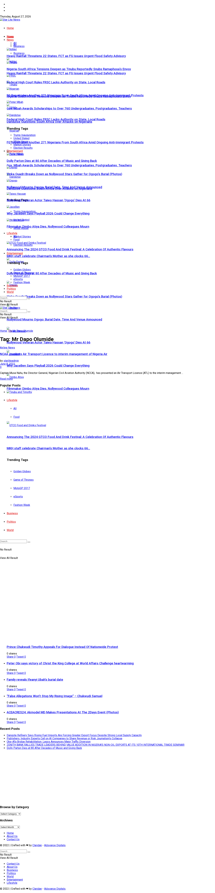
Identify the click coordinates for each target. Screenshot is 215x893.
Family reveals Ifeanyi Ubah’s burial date (35, 679)
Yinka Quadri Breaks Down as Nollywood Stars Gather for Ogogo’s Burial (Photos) (64, 296)
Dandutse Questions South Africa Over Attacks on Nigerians (49, 122)
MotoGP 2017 (21, 276)
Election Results (23, 245)
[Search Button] (29, 298)
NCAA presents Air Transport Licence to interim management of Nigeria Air (53, 354)
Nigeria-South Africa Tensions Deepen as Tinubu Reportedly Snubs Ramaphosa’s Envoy (69, 69)
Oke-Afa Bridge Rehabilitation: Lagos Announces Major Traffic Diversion (49, 741)
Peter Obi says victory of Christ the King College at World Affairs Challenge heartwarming (70, 663)
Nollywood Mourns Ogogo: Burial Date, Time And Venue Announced (54, 319)
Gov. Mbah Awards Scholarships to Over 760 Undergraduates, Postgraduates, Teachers (69, 165)
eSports (18, 279)
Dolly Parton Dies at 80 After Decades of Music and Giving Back (52, 273)
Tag (10, 330)
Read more (6, 378)
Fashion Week (21, 282)
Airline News (7, 347)
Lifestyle (12, 233)
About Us (12, 7)
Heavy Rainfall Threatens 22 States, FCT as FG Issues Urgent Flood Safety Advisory (66, 73)
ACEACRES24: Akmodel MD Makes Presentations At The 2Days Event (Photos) (63, 712)
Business (19, 53)
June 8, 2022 (7, 363)
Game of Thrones (23, 272)
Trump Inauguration (24, 135)
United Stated (21, 138)
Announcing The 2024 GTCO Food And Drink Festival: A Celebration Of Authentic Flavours (70, 249)
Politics (11, 288)
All (14, 43)
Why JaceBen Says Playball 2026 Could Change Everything (48, 365)
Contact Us (13, 10)
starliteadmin (11, 360)
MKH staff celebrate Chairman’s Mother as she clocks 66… (48, 256)
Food (16, 239)
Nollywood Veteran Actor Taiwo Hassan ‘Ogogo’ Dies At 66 (48, 342)
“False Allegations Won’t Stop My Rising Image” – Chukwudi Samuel (54, 696)
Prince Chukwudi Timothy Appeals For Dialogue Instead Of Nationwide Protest (62, 647)
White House (21, 141)
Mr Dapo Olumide (23, 330)
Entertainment (15, 253)
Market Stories (22, 236)
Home (10, 4)
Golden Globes (22, 269)
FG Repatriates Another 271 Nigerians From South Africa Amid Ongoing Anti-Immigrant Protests (75, 142)
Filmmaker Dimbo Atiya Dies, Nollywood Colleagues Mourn (48, 388)
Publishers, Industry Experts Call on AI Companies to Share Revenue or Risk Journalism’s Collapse (64, 738)
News (10, 39)
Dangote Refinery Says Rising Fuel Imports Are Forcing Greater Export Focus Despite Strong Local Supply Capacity (74, 735)
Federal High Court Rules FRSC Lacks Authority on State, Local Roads (56, 119)
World (10, 292)
